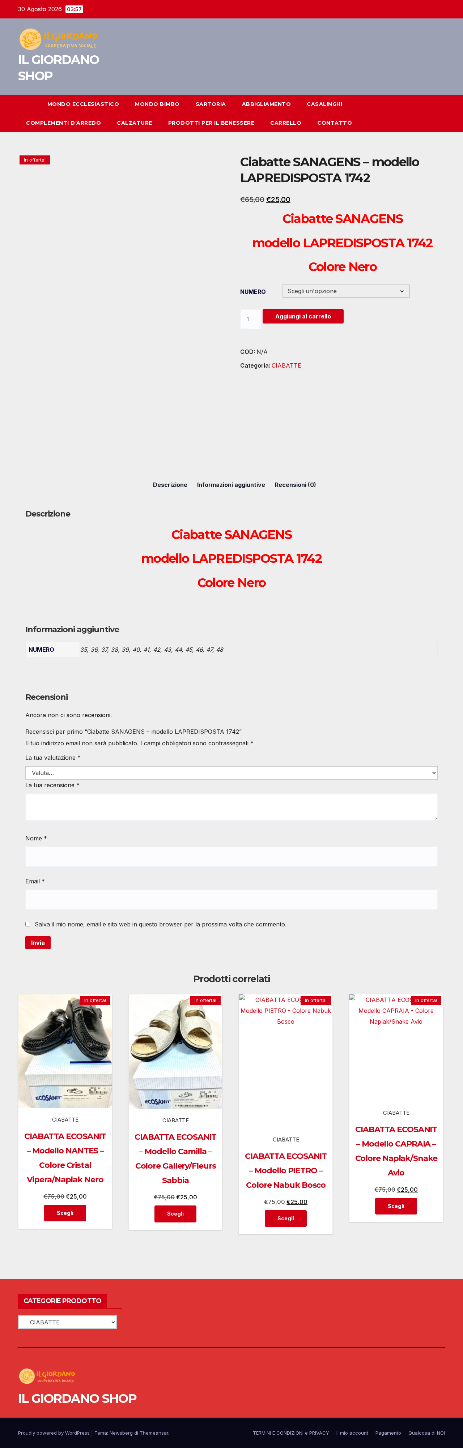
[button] (426, 113)
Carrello (285, 123)
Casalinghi (324, 104)
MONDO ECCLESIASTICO (83, 104)
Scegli (65, 1213)
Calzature (134, 123)
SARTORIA (211, 104)
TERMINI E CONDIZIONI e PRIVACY (291, 1433)
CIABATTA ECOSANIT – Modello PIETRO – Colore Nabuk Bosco (286, 1170)
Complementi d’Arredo (63, 123)
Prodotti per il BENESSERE (211, 123)
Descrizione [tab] (170, 484)
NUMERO (253, 291)
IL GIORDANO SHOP (77, 1398)
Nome (36, 838)
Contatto (334, 123)
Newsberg (121, 1433)
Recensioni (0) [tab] (295, 484)
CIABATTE (286, 365)
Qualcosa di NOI (426, 1433)
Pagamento (388, 1433)
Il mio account (352, 1433)
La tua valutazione (53, 757)
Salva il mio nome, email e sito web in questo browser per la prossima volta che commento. (160, 924)
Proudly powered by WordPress (54, 1433)
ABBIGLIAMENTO (266, 104)
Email (35, 881)
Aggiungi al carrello (303, 316)
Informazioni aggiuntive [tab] (231, 484)
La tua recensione (52, 785)
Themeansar (154, 1433)
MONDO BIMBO (157, 104)
